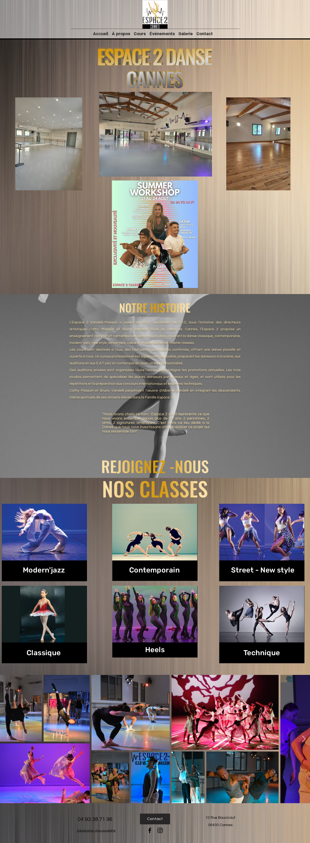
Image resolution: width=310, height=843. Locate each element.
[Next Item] (304, 739)
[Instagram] (160, 830)
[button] (48, 143)
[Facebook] (149, 830)
